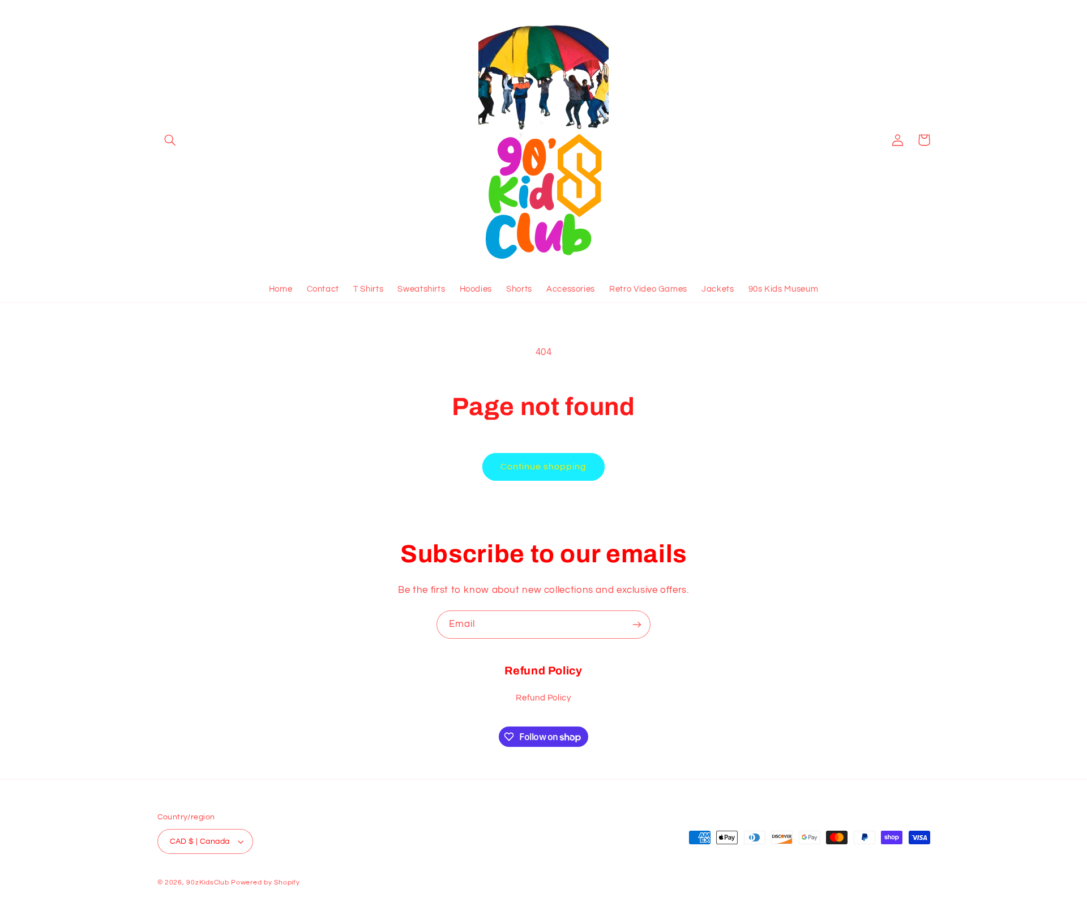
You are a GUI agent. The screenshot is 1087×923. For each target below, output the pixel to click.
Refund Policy (543, 698)
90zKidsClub (207, 882)
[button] (170, 140)
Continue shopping (543, 466)
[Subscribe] (637, 624)
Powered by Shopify (265, 882)
